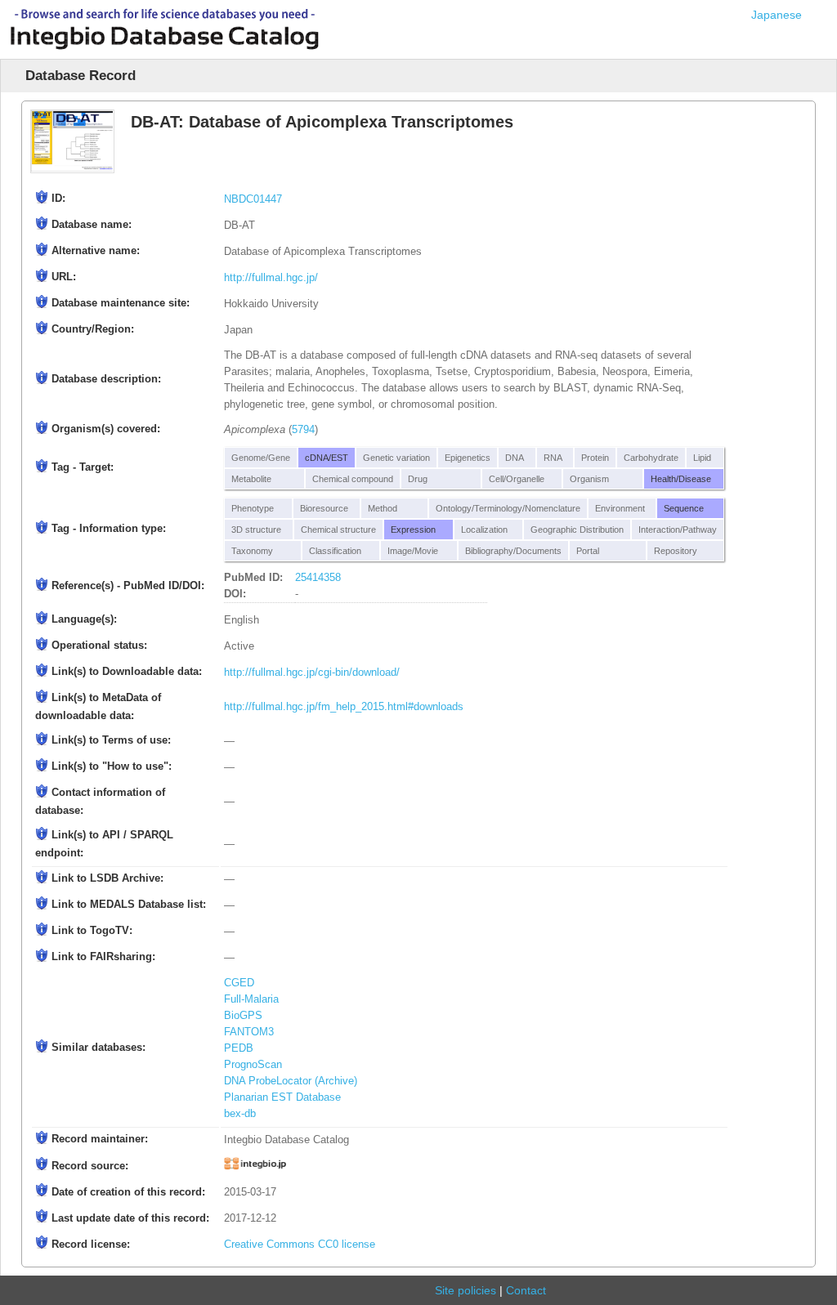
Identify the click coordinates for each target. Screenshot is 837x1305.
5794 (303, 430)
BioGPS (243, 1015)
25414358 (318, 577)
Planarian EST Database (282, 1097)
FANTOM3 (249, 1032)
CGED (239, 983)
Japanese (776, 14)
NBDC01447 (253, 199)
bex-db (240, 1114)
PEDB (238, 1048)
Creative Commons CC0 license (299, 1244)
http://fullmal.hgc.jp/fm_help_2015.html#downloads (343, 707)
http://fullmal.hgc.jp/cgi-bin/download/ (312, 672)
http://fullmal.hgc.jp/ (271, 278)
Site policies (465, 1290)
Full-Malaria (251, 999)
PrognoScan (253, 1064)
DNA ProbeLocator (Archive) (290, 1081)
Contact (526, 1290)
